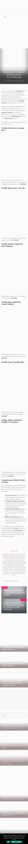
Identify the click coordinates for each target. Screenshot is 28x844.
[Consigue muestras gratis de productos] (14, 800)
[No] (26, 838)
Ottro (11, 581)
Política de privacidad (16, 841)
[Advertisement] (14, 34)
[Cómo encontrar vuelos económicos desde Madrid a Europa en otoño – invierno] (14, 729)
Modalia (5, 122)
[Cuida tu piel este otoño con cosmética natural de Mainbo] (14, 667)
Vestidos (15, 581)
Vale (8, 841)
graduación (15, 118)
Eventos (22, 81)
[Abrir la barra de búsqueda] (26, 17)
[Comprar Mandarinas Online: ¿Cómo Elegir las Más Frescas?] (14, 817)
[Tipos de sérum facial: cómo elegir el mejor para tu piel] (14, 650)
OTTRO (11, 108)
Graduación (6, 581)
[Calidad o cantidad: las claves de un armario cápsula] (14, 749)
